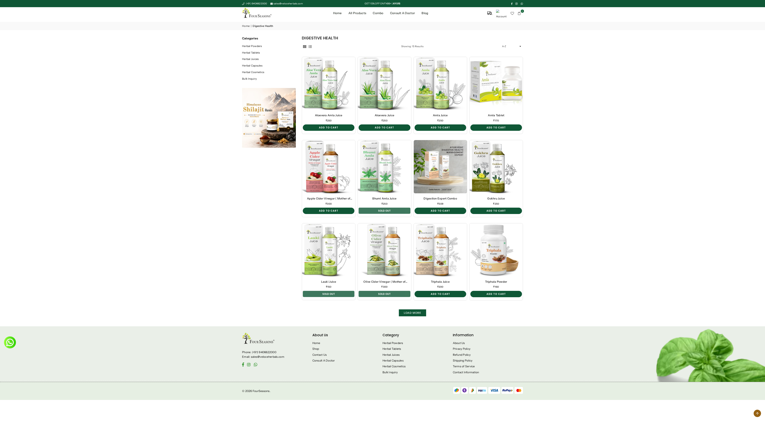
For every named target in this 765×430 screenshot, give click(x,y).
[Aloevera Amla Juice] (328, 83)
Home (337, 13)
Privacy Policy (462, 349)
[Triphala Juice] (440, 250)
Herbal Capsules (252, 65)
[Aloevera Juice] (384, 83)
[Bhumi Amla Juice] (384, 166)
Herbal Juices (250, 59)
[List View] (310, 46)
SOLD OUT (384, 210)
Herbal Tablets (251, 52)
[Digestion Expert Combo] (440, 166)
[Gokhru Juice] (496, 166)
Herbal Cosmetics (253, 72)
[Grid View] (304, 46)
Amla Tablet (496, 115)
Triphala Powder (496, 281)
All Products (357, 13)
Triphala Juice (440, 281)
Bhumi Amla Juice (384, 198)
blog (425, 13)
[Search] (490, 13)
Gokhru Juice (496, 198)
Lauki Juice (328, 281)
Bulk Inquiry (249, 78)
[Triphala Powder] (496, 250)
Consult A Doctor (323, 360)
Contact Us (319, 355)
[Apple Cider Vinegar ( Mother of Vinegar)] (328, 166)
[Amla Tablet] (496, 83)
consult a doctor (402, 13)
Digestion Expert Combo (440, 198)
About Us (459, 343)
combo (378, 13)
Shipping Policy (463, 360)
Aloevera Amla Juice (328, 115)
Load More (412, 312)
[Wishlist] (512, 13)
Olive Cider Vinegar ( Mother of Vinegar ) (384, 282)
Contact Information (466, 372)
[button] (519, 13)
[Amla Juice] (440, 83)
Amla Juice (440, 115)
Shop (315, 349)
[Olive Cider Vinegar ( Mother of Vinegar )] (384, 250)
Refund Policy (462, 355)
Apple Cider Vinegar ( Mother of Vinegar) (328, 199)
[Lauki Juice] (328, 250)
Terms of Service (464, 366)
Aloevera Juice (384, 115)
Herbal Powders (252, 46)
